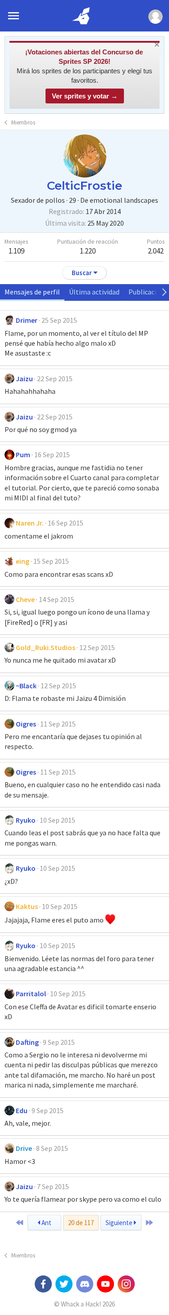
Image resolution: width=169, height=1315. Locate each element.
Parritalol (31, 993)
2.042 (156, 251)
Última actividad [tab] (94, 291)
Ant (45, 1222)
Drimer (26, 320)
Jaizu (24, 378)
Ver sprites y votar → (85, 96)
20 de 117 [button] (81, 1222)
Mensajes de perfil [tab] (32, 291)
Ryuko (26, 820)
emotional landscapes (124, 200)
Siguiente (119, 1222)
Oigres (26, 723)
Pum (23, 454)
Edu (21, 1110)
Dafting (27, 1042)
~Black (26, 685)
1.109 (16, 251)
